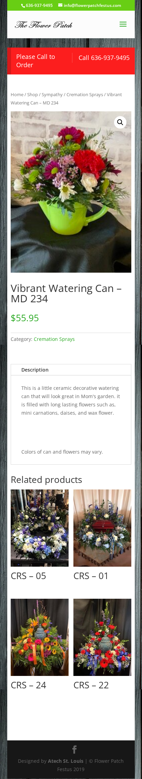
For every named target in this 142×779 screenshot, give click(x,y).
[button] (120, 122)
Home (17, 94)
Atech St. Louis (65, 761)
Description (35, 369)
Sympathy (52, 94)
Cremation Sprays (85, 94)
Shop (32, 94)
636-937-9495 (39, 5)
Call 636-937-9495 (104, 57)
